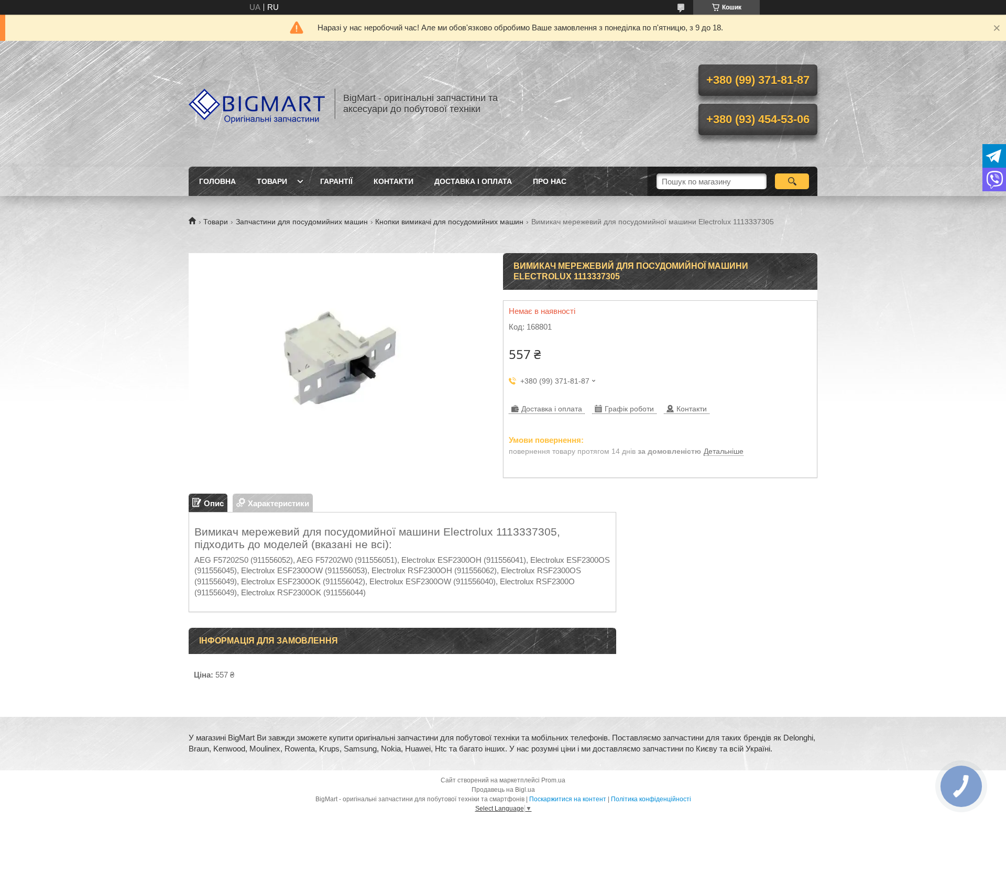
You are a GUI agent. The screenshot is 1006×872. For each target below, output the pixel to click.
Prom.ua (553, 780)
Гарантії (336, 181)
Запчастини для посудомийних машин (302, 221)
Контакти (393, 181)
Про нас (549, 181)
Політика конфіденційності (651, 799)
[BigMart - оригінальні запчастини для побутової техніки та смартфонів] (257, 104)
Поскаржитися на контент (567, 799)
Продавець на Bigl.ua (503, 789)
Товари (272, 181)
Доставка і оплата (473, 181)
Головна (217, 181)
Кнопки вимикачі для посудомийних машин (449, 221)
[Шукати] (792, 181)
